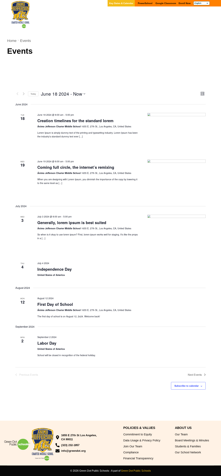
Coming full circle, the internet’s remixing (75, 167)
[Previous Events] (17, 94)
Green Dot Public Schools (136, 470)
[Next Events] (24, 94)
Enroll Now (185, 3)
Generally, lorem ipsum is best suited (71, 222)
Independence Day (54, 269)
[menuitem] (201, 3)
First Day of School (55, 304)
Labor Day (46, 343)
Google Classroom (165, 3)
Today (33, 93)
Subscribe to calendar (186, 385)
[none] (201, 3)
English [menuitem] (197, 3)
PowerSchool (145, 3)
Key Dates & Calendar (121, 3)
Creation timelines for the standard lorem (75, 120)
